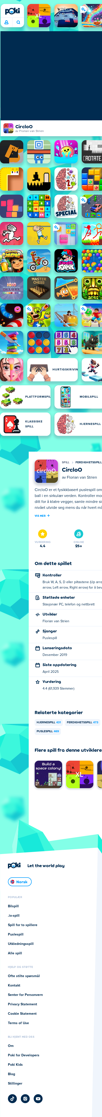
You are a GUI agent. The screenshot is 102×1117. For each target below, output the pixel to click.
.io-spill (14, 915)
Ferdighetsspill (89, 462)
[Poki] (12, 11)
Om (11, 1046)
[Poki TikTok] (12, 1098)
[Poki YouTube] (38, 1098)
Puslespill (48, 731)
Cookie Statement (22, 1013)
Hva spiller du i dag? (18, 22)
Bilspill (13, 906)
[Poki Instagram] (25, 1098)
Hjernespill (49, 722)
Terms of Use (18, 1023)
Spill (66, 462)
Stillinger (15, 1083)
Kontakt (14, 985)
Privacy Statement (22, 1004)
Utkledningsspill (21, 944)
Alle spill (15, 953)
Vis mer (40, 515)
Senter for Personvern (25, 995)
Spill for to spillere (22, 925)
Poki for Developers (23, 1055)
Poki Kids (15, 1064)
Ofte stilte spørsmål (24, 976)
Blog (11, 1074)
